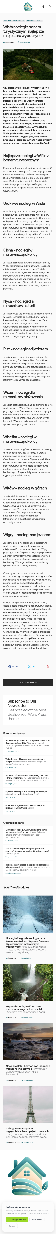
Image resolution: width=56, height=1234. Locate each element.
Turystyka (31, 21)
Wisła (39, 21)
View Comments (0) (27, 682)
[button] (4, 6)
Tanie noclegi (18, 21)
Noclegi (7, 21)
